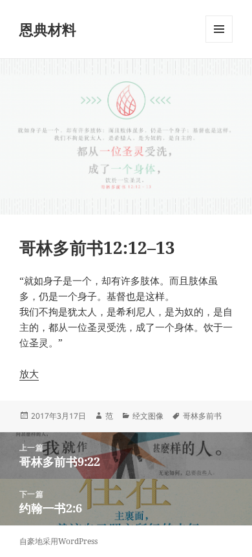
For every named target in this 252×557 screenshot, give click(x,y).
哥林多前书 (202, 415)
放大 (29, 373)
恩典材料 (47, 29)
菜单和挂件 (219, 42)
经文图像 (147, 415)
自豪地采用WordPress (58, 541)
